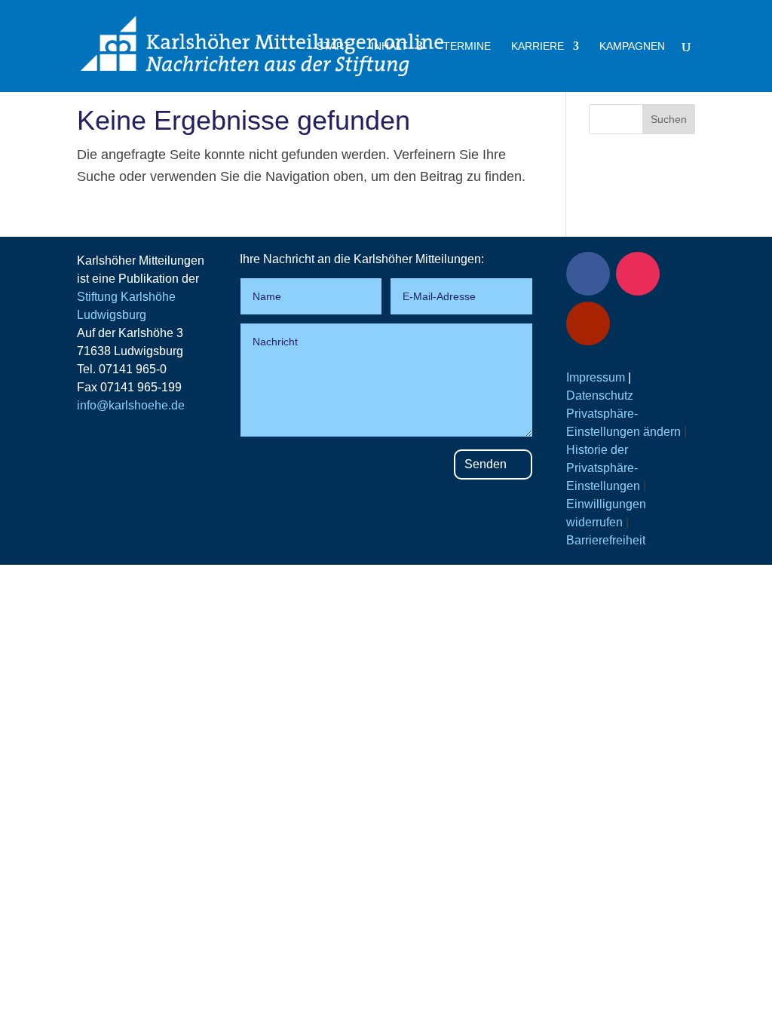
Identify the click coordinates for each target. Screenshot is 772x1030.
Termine (467, 46)
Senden (485, 464)
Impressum (595, 377)
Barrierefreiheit (605, 540)
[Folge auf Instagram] (638, 274)
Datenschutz (599, 395)
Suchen (669, 119)
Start (334, 46)
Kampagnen (632, 46)
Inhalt (389, 46)
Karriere (537, 46)
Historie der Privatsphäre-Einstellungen (603, 467)
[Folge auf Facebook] (588, 274)
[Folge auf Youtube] (588, 323)
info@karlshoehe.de (131, 405)
